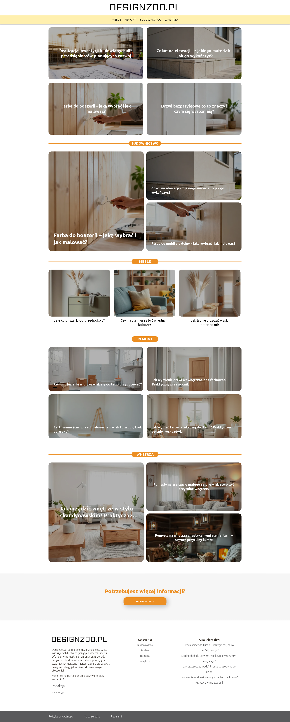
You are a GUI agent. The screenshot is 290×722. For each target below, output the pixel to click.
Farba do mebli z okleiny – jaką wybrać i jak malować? (193, 243)
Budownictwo (150, 19)
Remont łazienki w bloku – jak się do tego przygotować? (98, 384)
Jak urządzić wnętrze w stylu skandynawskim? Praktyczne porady (96, 512)
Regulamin (117, 716)
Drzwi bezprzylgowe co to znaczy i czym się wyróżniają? (194, 108)
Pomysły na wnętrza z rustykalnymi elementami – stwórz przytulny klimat (194, 537)
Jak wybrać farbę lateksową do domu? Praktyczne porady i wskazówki (191, 429)
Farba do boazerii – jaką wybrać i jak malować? (96, 108)
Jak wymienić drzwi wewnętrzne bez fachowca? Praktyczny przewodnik (189, 382)
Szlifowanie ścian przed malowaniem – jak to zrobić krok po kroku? (98, 429)
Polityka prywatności (61, 716)
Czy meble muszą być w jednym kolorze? (144, 322)
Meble (116, 19)
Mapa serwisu (92, 716)
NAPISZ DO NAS (145, 601)
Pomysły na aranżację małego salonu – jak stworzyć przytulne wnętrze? (193, 486)
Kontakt (58, 693)
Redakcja (58, 686)
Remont (130, 19)
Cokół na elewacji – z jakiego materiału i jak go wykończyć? (194, 53)
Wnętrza (171, 19)
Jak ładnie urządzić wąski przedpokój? (209, 322)
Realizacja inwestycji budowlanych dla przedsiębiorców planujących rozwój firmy (96, 53)
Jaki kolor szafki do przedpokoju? (79, 320)
